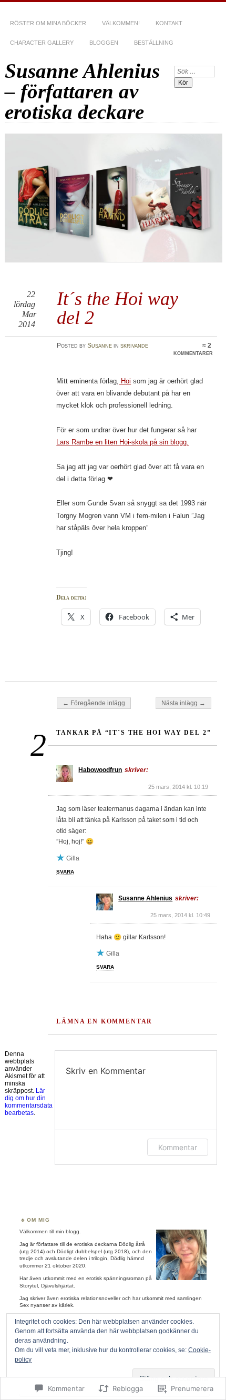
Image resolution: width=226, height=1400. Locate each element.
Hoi (125, 381)
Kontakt (169, 23)
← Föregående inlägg (94, 703)
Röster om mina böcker (48, 23)
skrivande (134, 345)
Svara (65, 872)
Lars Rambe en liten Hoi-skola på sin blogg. (122, 442)
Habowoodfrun (100, 770)
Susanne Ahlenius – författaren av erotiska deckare (82, 91)
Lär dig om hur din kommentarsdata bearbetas (29, 1102)
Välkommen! (121, 23)
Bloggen (103, 42)
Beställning (153, 42)
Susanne (99, 345)
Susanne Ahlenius (145, 898)
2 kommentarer (193, 349)
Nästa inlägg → (183, 703)
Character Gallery (42, 42)
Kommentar (177, 1147)
